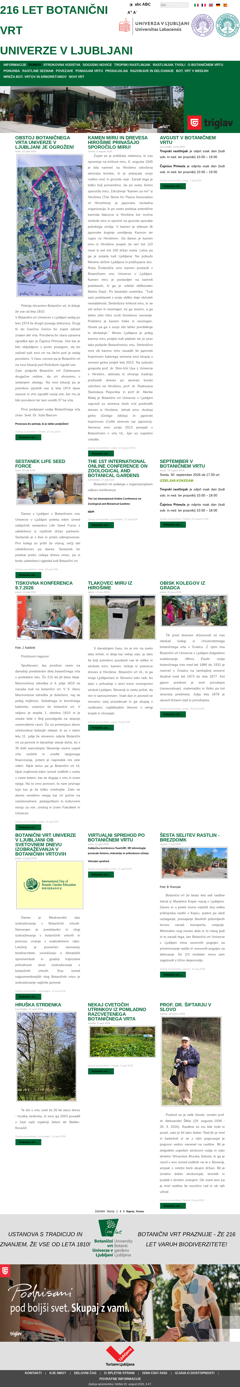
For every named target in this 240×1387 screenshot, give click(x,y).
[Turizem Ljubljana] (120, 1367)
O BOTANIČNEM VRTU (205, 65)
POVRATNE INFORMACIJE (120, 1379)
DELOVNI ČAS (85, 1373)
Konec (140, 1211)
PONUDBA (12, 71)
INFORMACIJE (15, 65)
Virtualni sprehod (98, 861)
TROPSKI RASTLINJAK (132, 65)
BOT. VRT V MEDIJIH (192, 71)
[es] (224, 5)
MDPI (91, 511)
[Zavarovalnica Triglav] (120, 1340)
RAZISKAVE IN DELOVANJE (152, 71)
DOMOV (35, 65)
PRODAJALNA (116, 71)
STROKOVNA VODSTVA (61, 65)
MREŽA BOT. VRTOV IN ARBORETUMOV (35, 77)
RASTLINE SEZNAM (37, 71)
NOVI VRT (76, 77)
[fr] (203, 5)
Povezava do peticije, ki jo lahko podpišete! (42, 423)
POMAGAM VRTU (89, 71)
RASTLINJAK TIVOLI (169, 65)
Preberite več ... (28, 437)
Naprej (130, 1211)
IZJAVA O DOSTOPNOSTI (194, 1373)
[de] (217, 5)
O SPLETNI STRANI (119, 1373)
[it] (196, 5)
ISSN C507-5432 (154, 1373)
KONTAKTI (33, 1373)
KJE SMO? (57, 1373)
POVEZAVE (64, 71)
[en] (210, 5)
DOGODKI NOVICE (97, 65)
